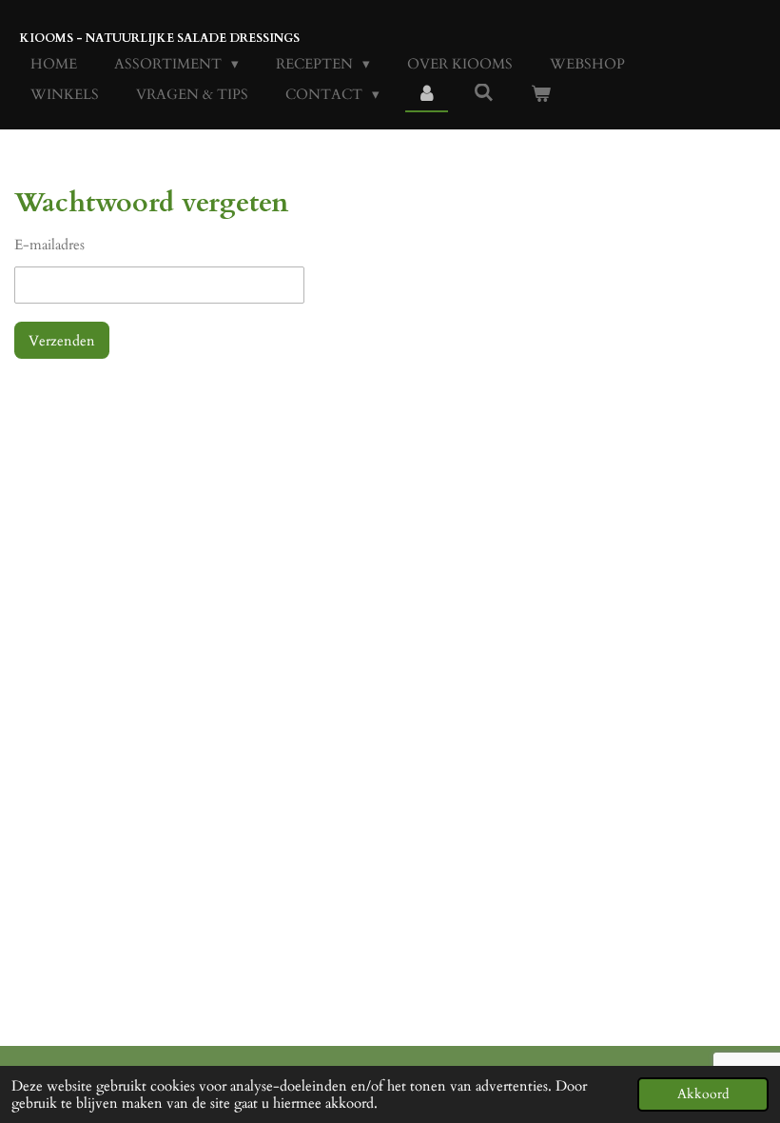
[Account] (426, 94)
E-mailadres (49, 244)
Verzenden (62, 340)
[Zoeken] (483, 93)
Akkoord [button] (703, 1094)
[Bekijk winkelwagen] (540, 94)
